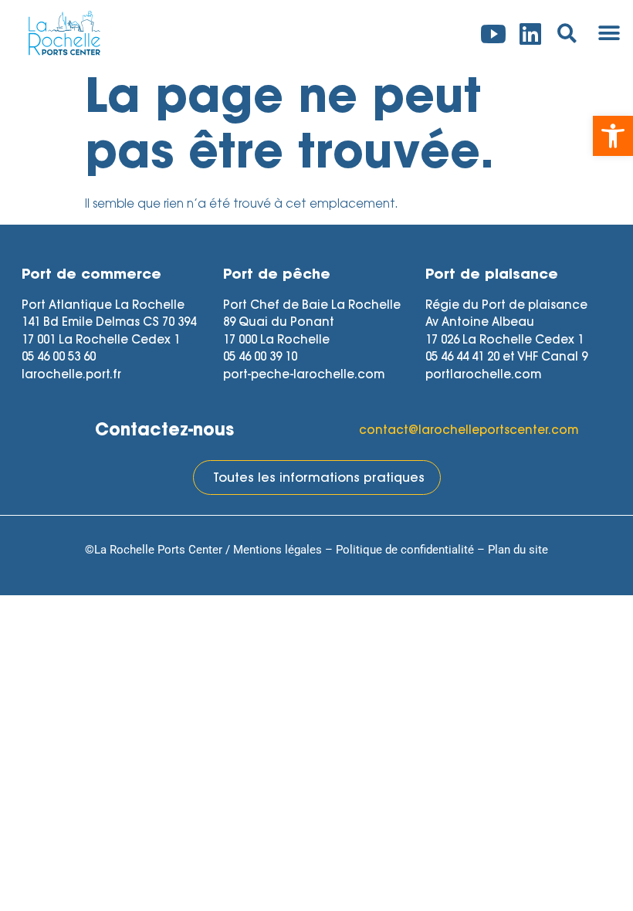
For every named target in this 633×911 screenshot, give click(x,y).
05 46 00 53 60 (59, 358)
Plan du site (518, 550)
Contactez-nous (164, 431)
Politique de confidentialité (405, 550)
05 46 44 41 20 (462, 358)
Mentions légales (277, 550)
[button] (613, 136)
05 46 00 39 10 (260, 358)
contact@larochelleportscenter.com (468, 431)
